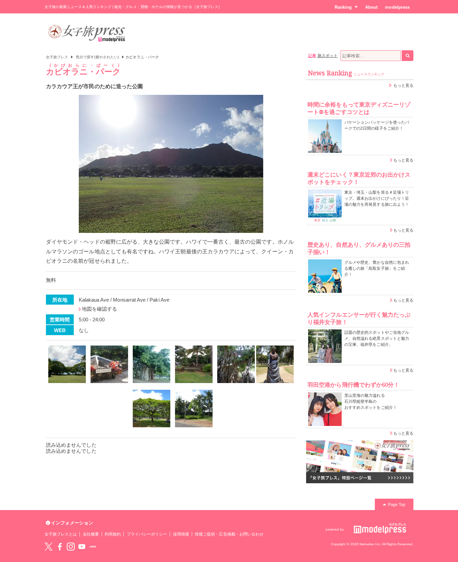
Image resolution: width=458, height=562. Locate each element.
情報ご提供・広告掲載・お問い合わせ (229, 534)
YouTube (82, 547)
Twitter (49, 547)
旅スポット (328, 55)
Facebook (60, 547)
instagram (71, 547)
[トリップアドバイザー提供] (67, 364)
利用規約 (113, 534)
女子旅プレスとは (61, 534)
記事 (312, 55)
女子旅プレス (57, 57)
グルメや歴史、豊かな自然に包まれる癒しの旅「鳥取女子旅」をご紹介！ (376, 268)
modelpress (397, 7)
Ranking (343, 7)
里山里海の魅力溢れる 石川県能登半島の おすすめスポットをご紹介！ (370, 401)
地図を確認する (99, 309)
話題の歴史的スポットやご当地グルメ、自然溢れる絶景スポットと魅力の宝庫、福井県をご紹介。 (376, 338)
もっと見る (403, 85)
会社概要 (91, 534)
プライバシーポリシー (147, 534)
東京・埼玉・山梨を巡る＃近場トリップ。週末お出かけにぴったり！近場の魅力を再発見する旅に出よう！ (376, 198)
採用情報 (181, 534)
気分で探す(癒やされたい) (97, 57)
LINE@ (93, 547)
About (371, 7)
